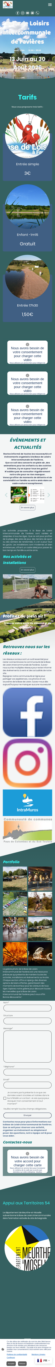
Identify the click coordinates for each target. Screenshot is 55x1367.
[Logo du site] (8, 4)
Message (8, 1028)
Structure (8, 1015)
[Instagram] (23, 13)
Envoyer (27, 1115)
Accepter (11, 1364)
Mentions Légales (38, 1354)
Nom (6, 1002)
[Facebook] (18, 13)
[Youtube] (27, 13)
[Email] (32, 13)
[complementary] (43, 1360)
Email (6, 1079)
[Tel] (37, 13)
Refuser (22, 1364)
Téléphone (9, 1066)
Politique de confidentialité (17, 1354)
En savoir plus (27, 507)
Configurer (11, 1358)
